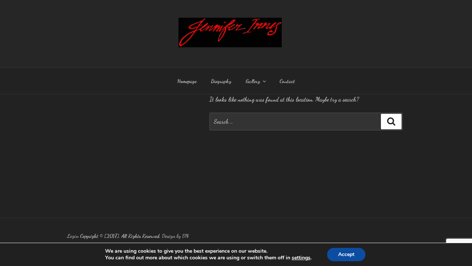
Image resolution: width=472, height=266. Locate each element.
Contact (287, 81)
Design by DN (175, 236)
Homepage (187, 81)
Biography (221, 81)
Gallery (253, 81)
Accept (346, 254)
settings (301, 258)
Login (73, 236)
